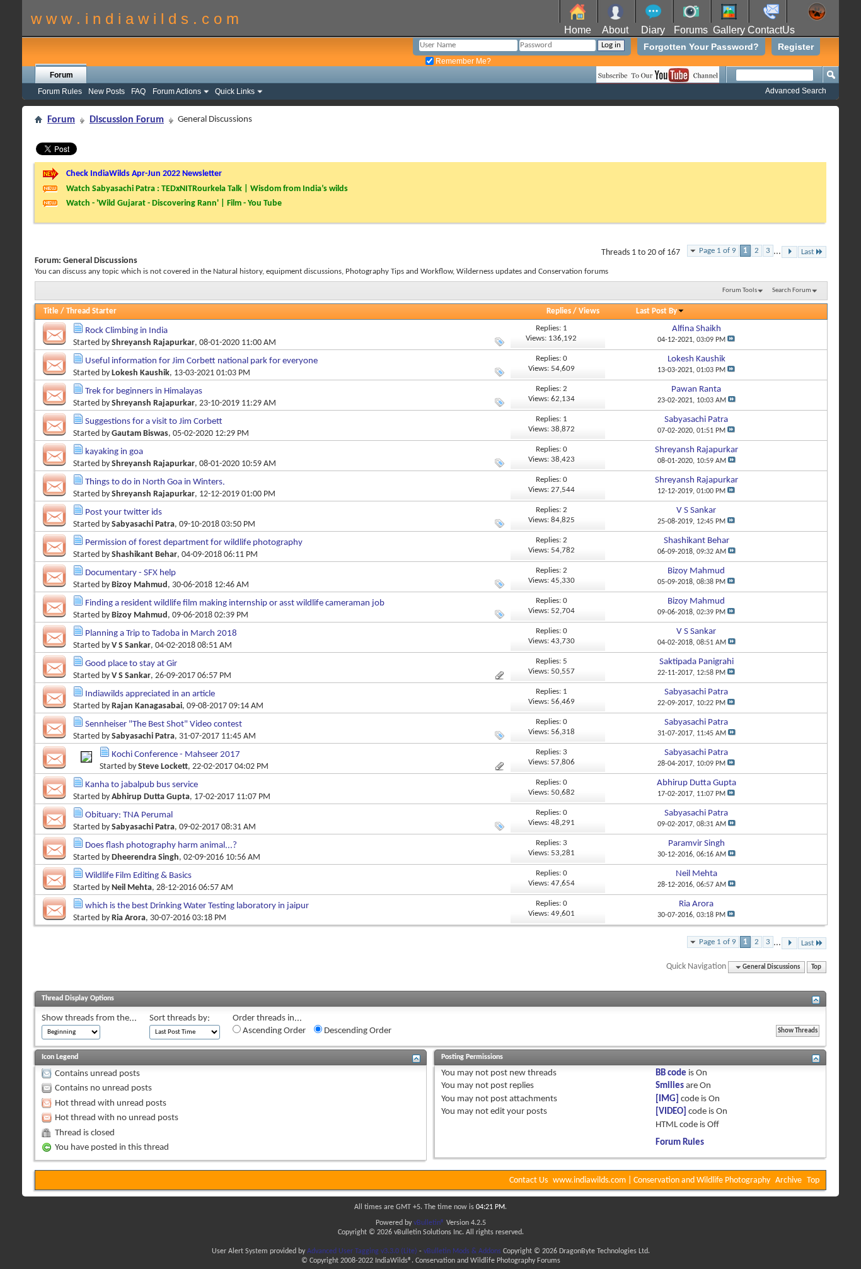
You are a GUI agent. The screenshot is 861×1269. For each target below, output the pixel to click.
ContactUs (771, 30)
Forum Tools (739, 290)
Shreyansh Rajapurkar (153, 343)
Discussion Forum (127, 120)
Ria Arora (129, 918)
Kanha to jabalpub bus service (141, 785)
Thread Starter (91, 311)
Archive (788, 1180)
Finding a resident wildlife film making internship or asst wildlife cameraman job (234, 603)
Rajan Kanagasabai (147, 706)
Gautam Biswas (140, 433)
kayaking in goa (114, 452)
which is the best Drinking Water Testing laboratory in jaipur (197, 906)
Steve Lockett (163, 766)
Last (807, 252)
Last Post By (656, 311)
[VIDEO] (671, 1111)
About (615, 30)
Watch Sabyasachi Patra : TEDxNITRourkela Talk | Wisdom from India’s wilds (207, 189)
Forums (691, 30)
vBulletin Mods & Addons (462, 1251)
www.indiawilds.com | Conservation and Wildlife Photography (661, 1180)
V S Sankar (131, 645)
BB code (671, 1073)
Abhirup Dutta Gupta (151, 797)
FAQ (138, 91)
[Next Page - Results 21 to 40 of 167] (789, 252)
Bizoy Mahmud (140, 585)
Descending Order (356, 1031)
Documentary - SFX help (130, 573)
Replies (558, 311)
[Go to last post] (731, 340)
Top (816, 967)
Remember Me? (462, 61)
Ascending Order (273, 1031)
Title (51, 311)
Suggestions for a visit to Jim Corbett (153, 421)
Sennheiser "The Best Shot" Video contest (163, 724)
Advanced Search (795, 90)
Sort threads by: (179, 1018)
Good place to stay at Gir (131, 664)
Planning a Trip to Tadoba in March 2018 (161, 633)
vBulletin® (428, 1223)
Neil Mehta (132, 887)
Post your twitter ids (123, 512)
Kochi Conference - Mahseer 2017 (176, 754)
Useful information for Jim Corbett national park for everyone (201, 361)
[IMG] (667, 1099)
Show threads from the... (89, 1018)
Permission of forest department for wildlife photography (194, 542)
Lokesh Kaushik (141, 373)
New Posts (106, 91)
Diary (653, 30)
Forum (61, 75)
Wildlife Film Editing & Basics (138, 875)
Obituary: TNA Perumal (129, 815)
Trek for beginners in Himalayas (143, 391)
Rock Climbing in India (126, 331)
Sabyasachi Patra (143, 524)
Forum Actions (177, 91)
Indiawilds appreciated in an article (150, 694)
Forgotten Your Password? (701, 47)
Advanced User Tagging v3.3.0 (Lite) (362, 1251)
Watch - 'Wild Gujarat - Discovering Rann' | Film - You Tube (174, 203)
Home (577, 30)
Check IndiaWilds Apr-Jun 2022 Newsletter (144, 173)
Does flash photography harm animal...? (161, 845)
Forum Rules (60, 91)
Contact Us (528, 1180)
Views (589, 311)
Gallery (729, 30)
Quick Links (235, 91)
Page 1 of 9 (717, 251)
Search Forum (791, 290)
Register (796, 47)
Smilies (670, 1086)
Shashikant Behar (144, 554)
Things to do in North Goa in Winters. (155, 482)
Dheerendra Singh (145, 857)
